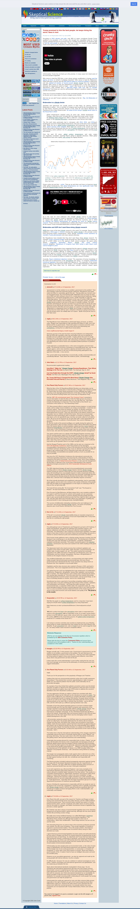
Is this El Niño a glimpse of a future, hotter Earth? (30, 120)
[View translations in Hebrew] (65, 9)
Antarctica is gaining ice (31, 71)
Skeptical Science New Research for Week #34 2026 (31, 117)
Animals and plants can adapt (32, 67)
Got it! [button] (134, 4)
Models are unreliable (30, 62)
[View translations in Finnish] (56, 9)
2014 (81, 122)
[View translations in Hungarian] (68, 9)
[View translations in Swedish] (114, 9)
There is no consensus (30, 58)
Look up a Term (32, 907)
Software (42, 25)
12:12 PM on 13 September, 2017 (66, 362)
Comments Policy (74, 640)
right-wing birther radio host (76, 87)
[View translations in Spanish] (110, 9)
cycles (62, 184)
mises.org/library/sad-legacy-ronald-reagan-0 (60, 331)
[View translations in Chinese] (37, 9)
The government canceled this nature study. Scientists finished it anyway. (31, 164)
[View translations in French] (59, 9)
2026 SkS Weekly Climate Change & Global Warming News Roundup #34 (31, 114)
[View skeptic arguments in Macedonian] (86, 9)
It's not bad (28, 56)
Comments (61, 25)
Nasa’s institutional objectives (58, 259)
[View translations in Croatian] (40, 9)
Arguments (33, 25)
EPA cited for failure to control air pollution (76, 81)
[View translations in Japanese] (80, 9)
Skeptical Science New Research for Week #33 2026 (31, 130)
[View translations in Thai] (117, 9)
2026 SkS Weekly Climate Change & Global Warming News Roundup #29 (31, 187)
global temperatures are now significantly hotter (79, 186)
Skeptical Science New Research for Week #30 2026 (31, 176)
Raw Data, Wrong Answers (30, 124)
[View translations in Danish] (46, 9)
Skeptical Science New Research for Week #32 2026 (31, 146)
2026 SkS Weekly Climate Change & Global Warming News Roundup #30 (31, 172)
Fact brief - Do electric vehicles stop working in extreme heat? (31, 197)
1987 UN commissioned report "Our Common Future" (68, 397)
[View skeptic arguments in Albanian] (34, 9)
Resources (52, 25)
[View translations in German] (62, 9)
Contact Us (82, 903)
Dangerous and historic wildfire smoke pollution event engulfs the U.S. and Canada (31, 182)
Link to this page (60, 277)
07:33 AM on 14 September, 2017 (62, 524)
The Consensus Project (75, 25)
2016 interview (92, 218)
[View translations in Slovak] (104, 9)
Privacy (76, 903)
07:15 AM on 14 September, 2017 (65, 512)
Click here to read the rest (52, 270)
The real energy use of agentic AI (31, 132)
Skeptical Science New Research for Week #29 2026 (31, 191)
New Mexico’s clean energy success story (30, 149)
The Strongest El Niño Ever (30, 184)
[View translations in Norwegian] (92, 9)
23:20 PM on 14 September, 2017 (64, 648)
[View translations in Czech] (43, 9)
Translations (88, 25)
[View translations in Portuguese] (98, 9)
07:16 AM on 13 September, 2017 (64, 287)
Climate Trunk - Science (29, 122)
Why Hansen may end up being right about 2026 (31, 154)
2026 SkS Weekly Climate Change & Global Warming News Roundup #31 (31, 157)
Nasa (71, 250)
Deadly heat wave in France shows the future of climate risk (31, 200)
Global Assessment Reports (68, 461)
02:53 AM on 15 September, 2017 (75, 669)
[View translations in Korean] (83, 9)
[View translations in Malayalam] (89, 9)
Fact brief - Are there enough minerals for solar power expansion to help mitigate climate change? (30, 135)
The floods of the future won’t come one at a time (31, 139)
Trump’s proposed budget (56, 239)
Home (24, 25)
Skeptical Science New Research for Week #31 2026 (31, 161)
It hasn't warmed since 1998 (32, 69)
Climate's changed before (31, 52)
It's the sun (28, 54)
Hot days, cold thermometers (30, 169)
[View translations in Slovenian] (107, 9)
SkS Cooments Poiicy (65, 637)
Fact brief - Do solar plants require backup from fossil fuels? (31, 168)
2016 (92, 122)
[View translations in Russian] (101, 9)
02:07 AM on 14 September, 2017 (75, 385)
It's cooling (28, 60)
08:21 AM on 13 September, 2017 (62, 319)
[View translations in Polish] (95, 9)
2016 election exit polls (59, 38)
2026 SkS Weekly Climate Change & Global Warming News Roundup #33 (31, 126)
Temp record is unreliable (31, 65)
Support (105, 25)
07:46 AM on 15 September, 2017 (62, 796)
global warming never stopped (56, 126)
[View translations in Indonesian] (74, 9)
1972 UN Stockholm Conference (56, 445)
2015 (85, 122)
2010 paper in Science (58, 232)
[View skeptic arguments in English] (31, 9)
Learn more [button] (96, 4)
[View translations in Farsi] (53, 9)
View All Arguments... (30, 73)
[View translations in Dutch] (50, 9)
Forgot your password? (28, 105)
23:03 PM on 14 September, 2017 (67, 598)
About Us (70, 903)
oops (71, 86)
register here (56, 895)
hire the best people (51, 43)
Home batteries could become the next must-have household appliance (31, 194)
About (97, 25)
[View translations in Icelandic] (71, 9)
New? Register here (34, 103)
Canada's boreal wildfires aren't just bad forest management (31, 179)
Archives (25, 203)
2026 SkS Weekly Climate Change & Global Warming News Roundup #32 (31, 143)
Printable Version (48, 277)
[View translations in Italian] (77, 9)
